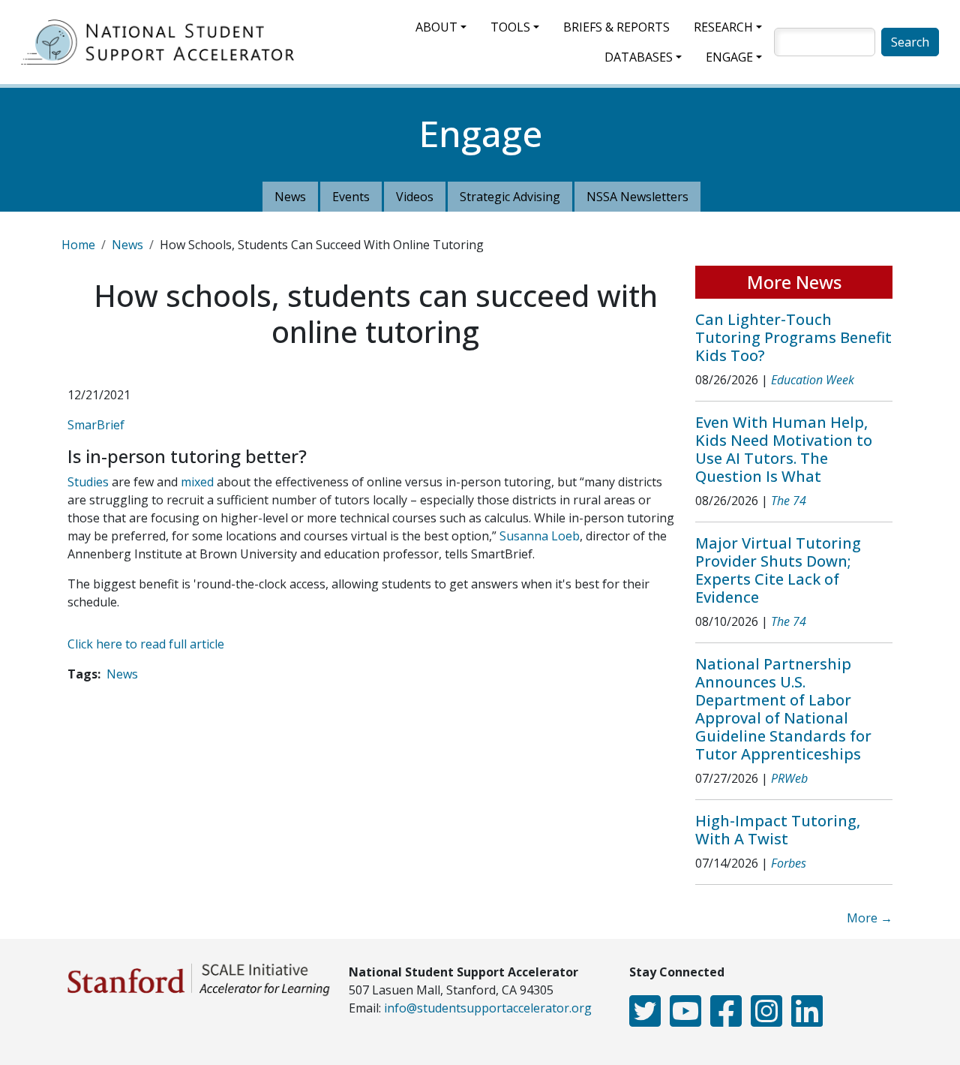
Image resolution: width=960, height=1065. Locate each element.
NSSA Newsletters (637, 196)
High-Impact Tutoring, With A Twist (777, 830)
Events (351, 196)
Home (78, 244)
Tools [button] (510, 27)
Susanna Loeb (540, 536)
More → (869, 918)
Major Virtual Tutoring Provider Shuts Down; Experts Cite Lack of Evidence (778, 570)
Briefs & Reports (616, 27)
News (290, 196)
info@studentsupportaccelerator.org (488, 1008)
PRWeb (789, 778)
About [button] (437, 27)
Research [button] (723, 27)
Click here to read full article (146, 644)
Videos (415, 196)
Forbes (788, 863)
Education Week (812, 380)
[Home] (163, 42)
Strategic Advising (510, 196)
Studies (88, 482)
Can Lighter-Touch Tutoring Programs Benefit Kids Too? (793, 337)
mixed (197, 482)
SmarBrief (96, 425)
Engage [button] (729, 57)
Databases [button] (638, 57)
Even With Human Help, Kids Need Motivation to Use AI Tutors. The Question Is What (783, 449)
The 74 (788, 500)
